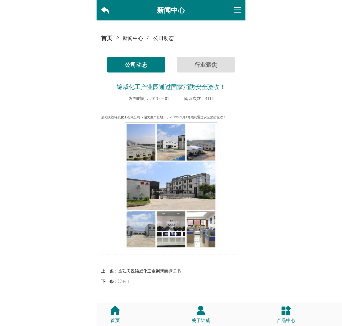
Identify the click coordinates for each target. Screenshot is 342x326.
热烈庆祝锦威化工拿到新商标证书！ (151, 271)
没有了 (124, 281)
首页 (106, 38)
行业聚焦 (206, 65)
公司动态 (163, 38)
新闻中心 (133, 38)
